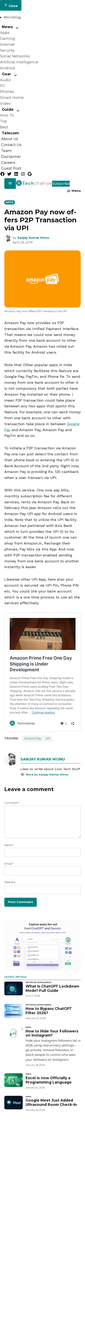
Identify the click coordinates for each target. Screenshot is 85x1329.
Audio (5, 80)
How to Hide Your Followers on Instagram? (52, 1033)
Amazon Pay (32, 738)
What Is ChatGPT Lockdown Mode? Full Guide (52, 988)
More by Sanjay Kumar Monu (47, 774)
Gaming (7, 38)
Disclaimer (11, 156)
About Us (9, 139)
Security (7, 50)
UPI (48, 738)
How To (7, 115)
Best (4, 127)
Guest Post (11, 168)
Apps (4, 32)
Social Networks (15, 56)
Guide (8, 109)
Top (3, 121)
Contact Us (11, 145)
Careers (8, 162)
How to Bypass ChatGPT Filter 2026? (49, 1010)
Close (13, 6)
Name (9, 845)
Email (8, 863)
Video (5, 103)
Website (9, 882)
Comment (12, 802)
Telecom (10, 133)
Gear (6, 74)
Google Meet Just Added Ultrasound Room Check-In (51, 1102)
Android (7, 68)
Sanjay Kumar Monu (33, 238)
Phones (7, 91)
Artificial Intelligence (19, 62)
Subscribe (61, 183)
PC (2, 85)
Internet (7, 44)
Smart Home (12, 97)
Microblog (12, 17)
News (7, 26)
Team (6, 150)
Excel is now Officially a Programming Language (49, 1080)
